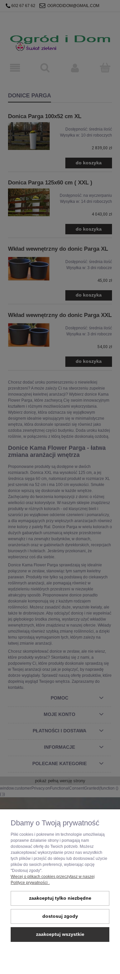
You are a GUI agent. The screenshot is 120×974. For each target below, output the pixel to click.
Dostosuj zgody (60, 916)
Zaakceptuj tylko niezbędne (60, 898)
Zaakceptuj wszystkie (60, 934)
